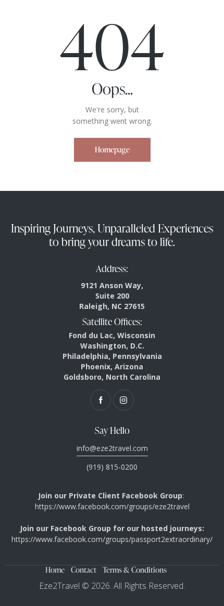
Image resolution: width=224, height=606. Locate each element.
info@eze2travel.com (112, 448)
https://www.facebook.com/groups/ (71, 539)
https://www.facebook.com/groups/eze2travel (112, 506)
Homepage (112, 149)
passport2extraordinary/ (172, 539)
